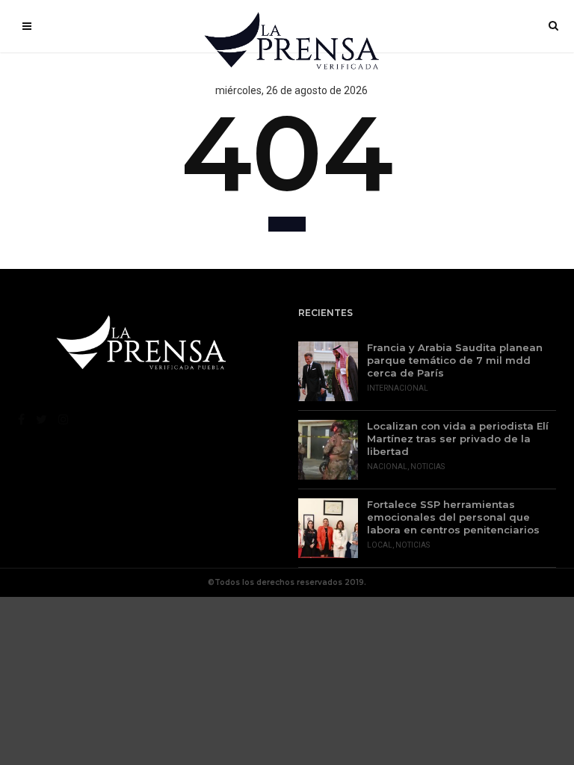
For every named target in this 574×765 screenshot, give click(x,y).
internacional (397, 388)
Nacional (387, 466)
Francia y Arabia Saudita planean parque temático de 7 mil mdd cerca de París (455, 360)
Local (379, 545)
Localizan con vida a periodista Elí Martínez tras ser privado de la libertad (458, 438)
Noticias (427, 466)
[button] (287, 224)
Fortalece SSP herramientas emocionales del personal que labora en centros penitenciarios (453, 517)
